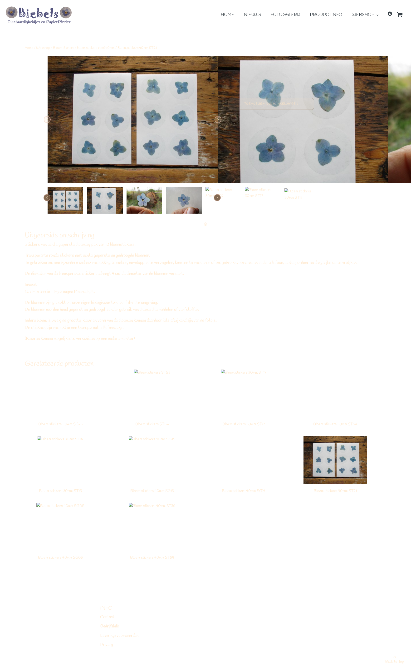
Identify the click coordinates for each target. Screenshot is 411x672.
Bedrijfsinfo (109, 626)
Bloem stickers (63, 47)
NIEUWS (252, 15)
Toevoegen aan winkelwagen (271, 104)
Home (29, 47)
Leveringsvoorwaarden (119, 635)
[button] (401, 16)
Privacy (106, 645)
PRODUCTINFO (326, 15)
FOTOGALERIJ (285, 15)
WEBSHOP (363, 15)
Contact (107, 617)
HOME (227, 15)
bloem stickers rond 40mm (95, 47)
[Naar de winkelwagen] (401, 15)
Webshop (43, 47)
